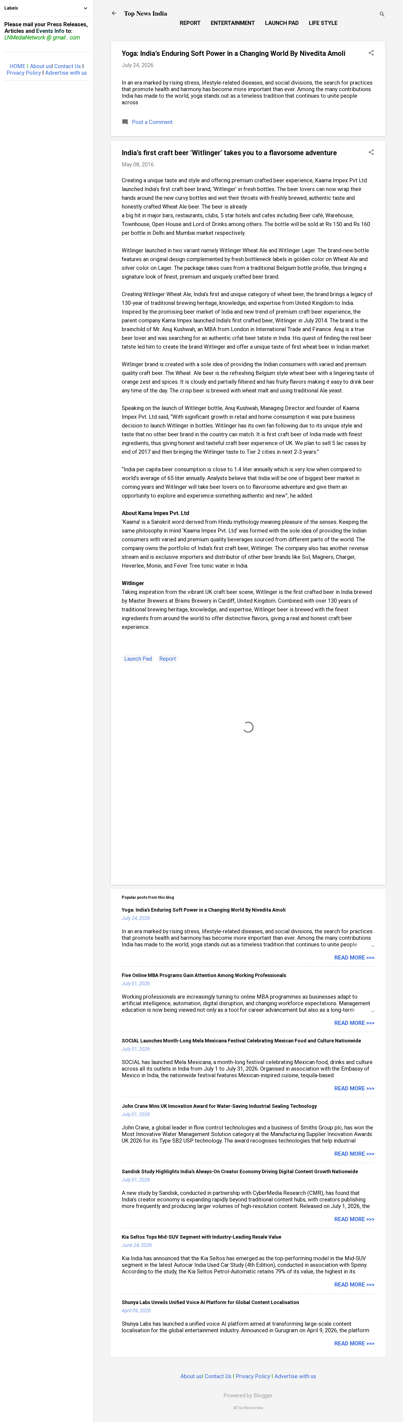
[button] (371, 53)
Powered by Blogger (248, 1395)
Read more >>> (354, 957)
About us (191, 1376)
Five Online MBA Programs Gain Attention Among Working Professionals (204, 975)
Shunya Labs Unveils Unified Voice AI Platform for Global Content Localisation (210, 1302)
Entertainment (233, 23)
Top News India (145, 13)
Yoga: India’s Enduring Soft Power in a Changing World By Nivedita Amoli (233, 53)
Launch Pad (282, 23)
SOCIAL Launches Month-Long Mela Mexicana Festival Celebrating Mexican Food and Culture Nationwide (241, 1041)
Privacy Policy (253, 1376)
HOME (17, 66)
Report (190, 23)
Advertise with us (295, 1376)
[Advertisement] (248, 834)
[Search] (382, 15)
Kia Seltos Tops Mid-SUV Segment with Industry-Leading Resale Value (201, 1237)
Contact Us (218, 1376)
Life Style (323, 23)
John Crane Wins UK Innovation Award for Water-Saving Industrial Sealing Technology (219, 1106)
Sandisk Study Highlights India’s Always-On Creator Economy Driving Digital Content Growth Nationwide (240, 1171)
